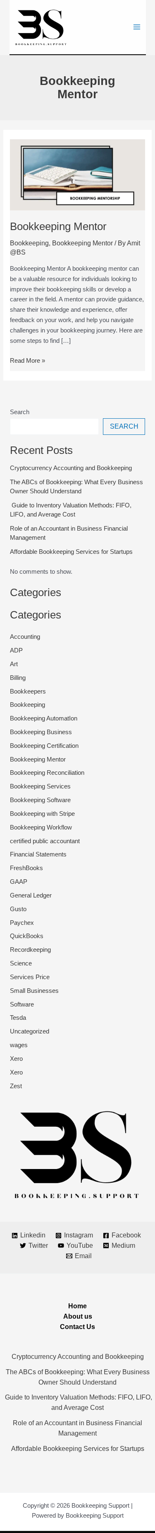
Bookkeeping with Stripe (42, 813)
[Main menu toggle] (136, 27)
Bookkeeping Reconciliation (47, 772)
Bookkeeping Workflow (41, 827)
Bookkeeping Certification (44, 745)
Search (19, 412)
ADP (16, 650)
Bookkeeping (29, 243)
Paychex (22, 922)
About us (77, 1316)
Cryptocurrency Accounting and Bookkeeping (71, 468)
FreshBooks (26, 868)
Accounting (25, 636)
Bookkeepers (28, 691)
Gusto (18, 909)
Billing (18, 677)
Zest (16, 1086)
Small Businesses (34, 990)
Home (77, 1306)
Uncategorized (29, 1031)
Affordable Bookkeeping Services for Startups (71, 551)
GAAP (18, 881)
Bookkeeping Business (41, 732)
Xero (16, 1058)
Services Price (30, 977)
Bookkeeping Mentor (58, 226)
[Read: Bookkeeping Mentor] (77, 174)
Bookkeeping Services (40, 786)
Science (21, 963)
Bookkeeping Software (40, 800)
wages (19, 1045)
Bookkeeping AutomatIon (43, 718)
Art (14, 664)
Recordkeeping (30, 949)
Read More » (27, 360)
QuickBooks (26, 936)
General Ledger (31, 895)
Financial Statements (38, 854)
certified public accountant (45, 841)
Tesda (18, 1017)
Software (22, 1004)
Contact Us (77, 1326)
